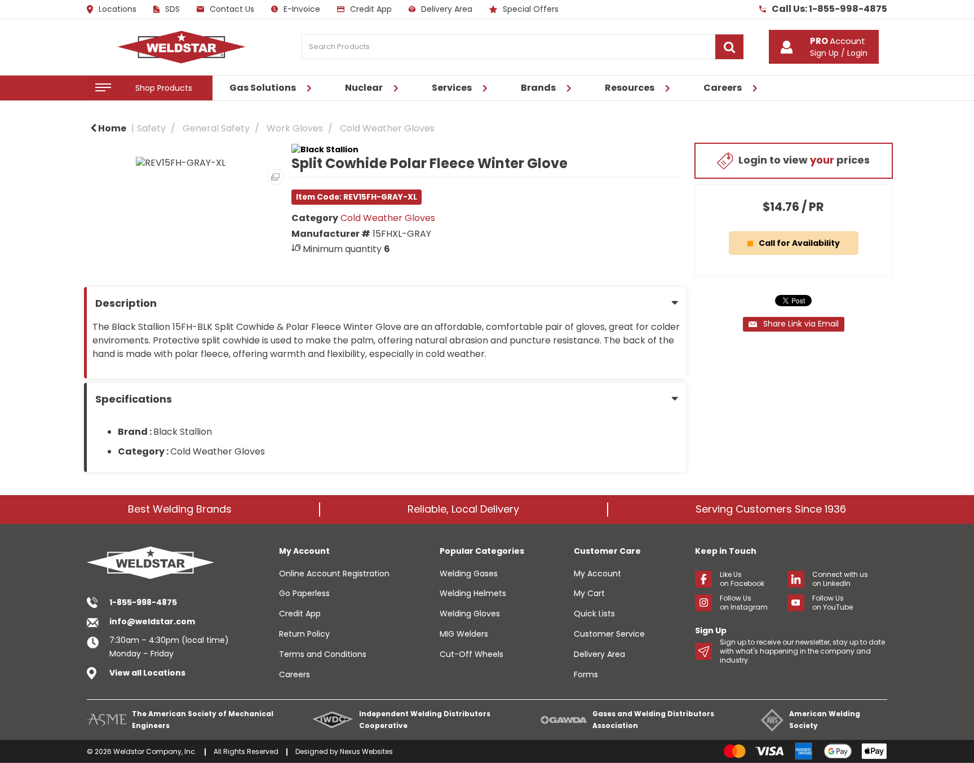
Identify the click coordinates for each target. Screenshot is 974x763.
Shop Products (163, 88)
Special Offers (531, 9)
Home (111, 128)
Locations (117, 9)
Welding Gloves (470, 613)
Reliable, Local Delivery (463, 509)
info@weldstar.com (152, 621)
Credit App (371, 9)
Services (452, 87)
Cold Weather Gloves (387, 128)
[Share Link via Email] (793, 324)
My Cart (589, 593)
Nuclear (364, 87)
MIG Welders (464, 633)
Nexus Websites (366, 751)
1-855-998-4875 (143, 602)
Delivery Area (446, 9)
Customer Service (609, 633)
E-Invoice (302, 9)
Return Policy (304, 633)
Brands (538, 87)
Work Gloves (295, 128)
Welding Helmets (473, 593)
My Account (597, 573)
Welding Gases (469, 573)
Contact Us (232, 9)
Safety (151, 128)
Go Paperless (304, 593)
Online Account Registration (334, 573)
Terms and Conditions (322, 654)
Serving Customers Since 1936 (771, 509)
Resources (629, 87)
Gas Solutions (262, 87)
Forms (586, 674)
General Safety (216, 128)
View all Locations (147, 672)
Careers (722, 87)
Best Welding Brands (180, 509)
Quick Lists (594, 613)
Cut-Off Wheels (471, 654)
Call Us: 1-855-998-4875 (829, 9)
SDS (172, 9)
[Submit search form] (729, 46)
